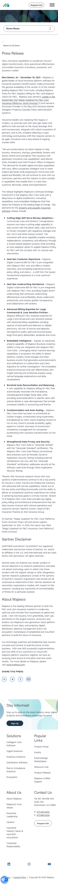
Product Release (42, 772)
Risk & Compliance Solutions (15, 769)
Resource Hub (41, 766)
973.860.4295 (43, 815)
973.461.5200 (43, 811)
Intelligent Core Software (14, 743)
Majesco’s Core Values (14, 805)
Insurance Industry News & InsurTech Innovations (14, 832)
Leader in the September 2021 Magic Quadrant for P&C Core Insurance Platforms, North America (28, 100)
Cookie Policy (19, 877)
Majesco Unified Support (42, 779)
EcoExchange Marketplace (41, 759)
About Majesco (13, 798)
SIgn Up (15, 723)
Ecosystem (11, 776)
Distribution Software (17, 762)
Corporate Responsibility (13, 844)
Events (37, 752)
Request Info (36, 5)
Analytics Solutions (15, 756)
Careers (10, 822)
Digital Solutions (14, 750)
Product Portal (41, 746)
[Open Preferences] (4, 879)
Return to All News (11, 45)
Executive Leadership (11, 814)
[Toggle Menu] (52, 4)
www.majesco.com (15, 664)
